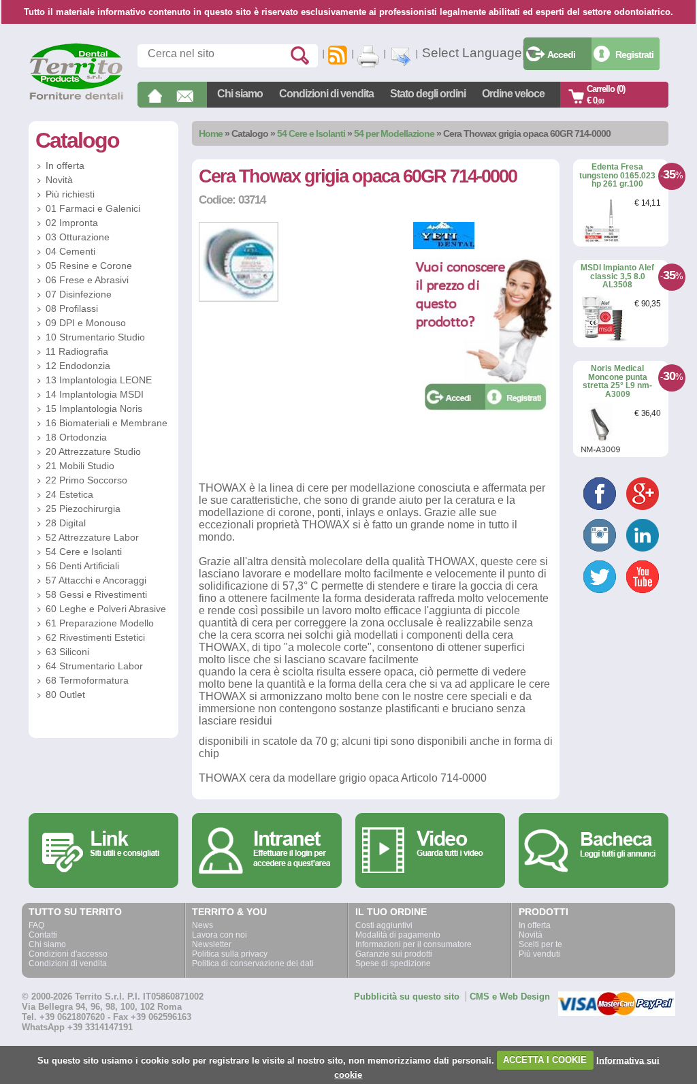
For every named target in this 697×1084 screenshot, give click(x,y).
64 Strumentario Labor (94, 665)
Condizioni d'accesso (68, 954)
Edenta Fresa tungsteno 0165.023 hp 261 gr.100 (617, 175)
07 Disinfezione (79, 294)
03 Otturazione (78, 237)
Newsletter (211, 944)
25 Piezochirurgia (83, 508)
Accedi (561, 54)
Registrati (634, 54)
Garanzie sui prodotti (393, 954)
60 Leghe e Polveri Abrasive (106, 608)
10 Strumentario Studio (95, 337)
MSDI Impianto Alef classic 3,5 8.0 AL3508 (617, 276)
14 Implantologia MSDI (95, 394)
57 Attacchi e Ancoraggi (96, 580)
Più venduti (539, 954)
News (202, 925)
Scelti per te (540, 944)
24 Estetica (69, 494)
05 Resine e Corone (89, 265)
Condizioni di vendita (326, 93)
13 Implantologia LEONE (99, 379)
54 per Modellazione (394, 133)
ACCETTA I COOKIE (545, 1060)
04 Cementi (70, 251)
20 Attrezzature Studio (93, 451)
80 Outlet (65, 694)
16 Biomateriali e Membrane (106, 422)
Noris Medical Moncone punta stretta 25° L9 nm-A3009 (617, 381)
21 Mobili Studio (80, 465)
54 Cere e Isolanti (311, 133)
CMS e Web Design (510, 996)
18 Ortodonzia (76, 437)
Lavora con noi (219, 935)
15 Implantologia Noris (94, 408)
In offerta (65, 165)
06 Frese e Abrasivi (87, 279)
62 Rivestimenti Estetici (95, 637)
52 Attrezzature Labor (92, 537)
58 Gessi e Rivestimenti (96, 594)
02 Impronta (72, 222)
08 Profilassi (72, 308)
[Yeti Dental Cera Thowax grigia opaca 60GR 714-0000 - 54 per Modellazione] (238, 298)
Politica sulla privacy (230, 954)
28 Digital (66, 522)
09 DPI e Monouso (86, 322)
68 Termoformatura (87, 680)
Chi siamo (240, 93)
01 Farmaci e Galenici (93, 208)
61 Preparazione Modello (100, 623)
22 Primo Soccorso (86, 480)
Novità (59, 179)
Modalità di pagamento (397, 935)
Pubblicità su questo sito (406, 996)
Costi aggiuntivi (383, 925)
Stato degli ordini (428, 93)
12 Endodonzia (78, 365)
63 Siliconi (67, 651)
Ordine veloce (513, 93)
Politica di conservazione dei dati (253, 963)
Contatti (43, 935)
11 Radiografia (77, 351)
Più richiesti (70, 194)
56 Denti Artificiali (82, 565)
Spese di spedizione (393, 963)
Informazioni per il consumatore (413, 944)
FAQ (36, 925)
